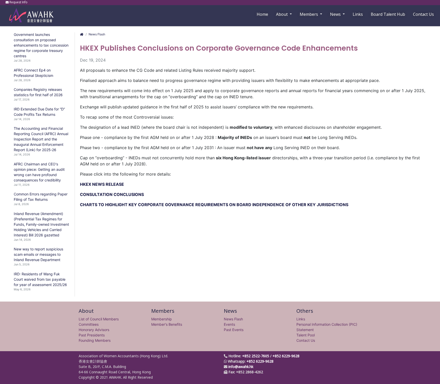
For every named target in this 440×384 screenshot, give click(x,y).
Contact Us (423, 14)
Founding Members (95, 340)
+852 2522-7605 (255, 355)
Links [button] (358, 14)
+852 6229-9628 (285, 355)
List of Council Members (99, 319)
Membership (161, 319)
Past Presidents (92, 335)
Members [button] (309, 14)
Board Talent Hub (388, 14)
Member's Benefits (166, 324)
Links (300, 319)
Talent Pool (305, 335)
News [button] (336, 14)
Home (262, 14)
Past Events (233, 330)
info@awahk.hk (240, 366)
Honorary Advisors (94, 330)
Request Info (18, 2)
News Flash (97, 34)
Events (229, 324)
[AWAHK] (29, 13)
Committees (89, 324)
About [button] (282, 14)
